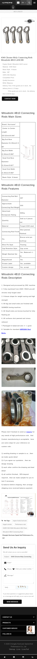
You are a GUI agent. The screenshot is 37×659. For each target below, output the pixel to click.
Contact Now (10, 98)
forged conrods (7, 524)
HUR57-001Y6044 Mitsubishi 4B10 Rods (15, 528)
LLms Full (25, 649)
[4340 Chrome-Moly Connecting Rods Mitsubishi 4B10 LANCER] (18, 35)
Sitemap (12, 649)
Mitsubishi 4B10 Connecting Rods (13, 532)
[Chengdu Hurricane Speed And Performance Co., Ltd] (7, 3)
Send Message (12, 602)
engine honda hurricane (20, 520)
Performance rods (20, 524)
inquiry (29, 432)
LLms (18, 649)
